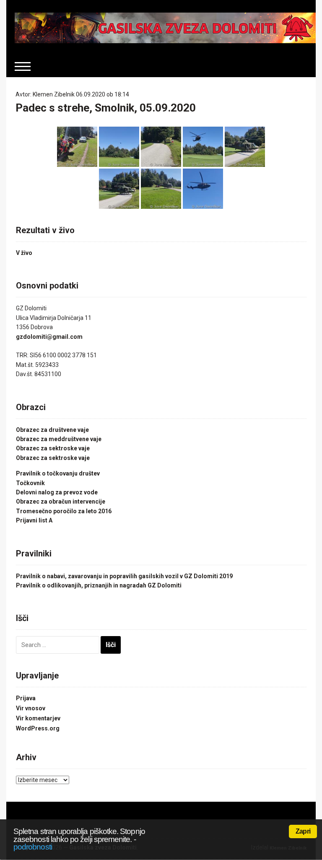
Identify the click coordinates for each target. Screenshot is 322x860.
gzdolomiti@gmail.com (49, 336)
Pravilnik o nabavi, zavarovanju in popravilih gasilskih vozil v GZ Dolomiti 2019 (124, 576)
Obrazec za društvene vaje (52, 429)
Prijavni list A (34, 520)
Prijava (26, 698)
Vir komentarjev (38, 718)
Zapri (303, 831)
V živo (24, 252)
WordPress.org (38, 728)
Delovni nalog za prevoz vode (57, 492)
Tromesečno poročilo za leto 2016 (64, 511)
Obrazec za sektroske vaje (53, 448)
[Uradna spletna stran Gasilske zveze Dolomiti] (165, 27)
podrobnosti (32, 846)
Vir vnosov (30, 708)
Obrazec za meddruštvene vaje (58, 439)
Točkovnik (30, 483)
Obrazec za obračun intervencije (60, 501)
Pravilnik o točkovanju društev (58, 473)
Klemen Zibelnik (54, 94)
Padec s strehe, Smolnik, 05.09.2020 (106, 107)
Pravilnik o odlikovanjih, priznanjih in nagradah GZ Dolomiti (99, 585)
